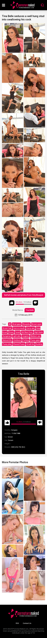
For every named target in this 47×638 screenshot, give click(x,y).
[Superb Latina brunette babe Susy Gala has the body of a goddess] (12, 496)
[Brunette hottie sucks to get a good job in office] (34, 540)
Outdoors (17, 340)
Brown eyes (36, 324)
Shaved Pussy (19, 344)
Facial (17, 332)
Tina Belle (30, 310)
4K (10, 324)
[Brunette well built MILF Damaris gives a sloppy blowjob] (34, 513)
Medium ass (35, 336)
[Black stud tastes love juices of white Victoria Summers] (34, 483)
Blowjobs (26, 324)
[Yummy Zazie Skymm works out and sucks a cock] (12, 529)
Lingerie (25, 336)
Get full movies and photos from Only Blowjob (23, 295)
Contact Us (27, 623)
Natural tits (7, 340)
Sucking (39, 344)
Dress (11, 332)
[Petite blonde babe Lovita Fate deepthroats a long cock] (12, 575)
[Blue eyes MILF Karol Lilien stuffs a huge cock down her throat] (34, 585)
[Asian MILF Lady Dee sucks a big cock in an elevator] (12, 551)
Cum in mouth (19, 328)
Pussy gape (35, 340)
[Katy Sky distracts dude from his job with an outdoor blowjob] (12, 472)
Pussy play (7, 344)
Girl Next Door (27, 332)
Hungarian (7, 336)
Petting (26, 340)
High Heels (38, 332)
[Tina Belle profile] (23, 397)
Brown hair (7, 328)
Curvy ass (30, 328)
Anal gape (17, 324)
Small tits (30, 344)
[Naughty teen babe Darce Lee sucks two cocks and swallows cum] (34, 562)
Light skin (16, 336)
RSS (17, 623)
